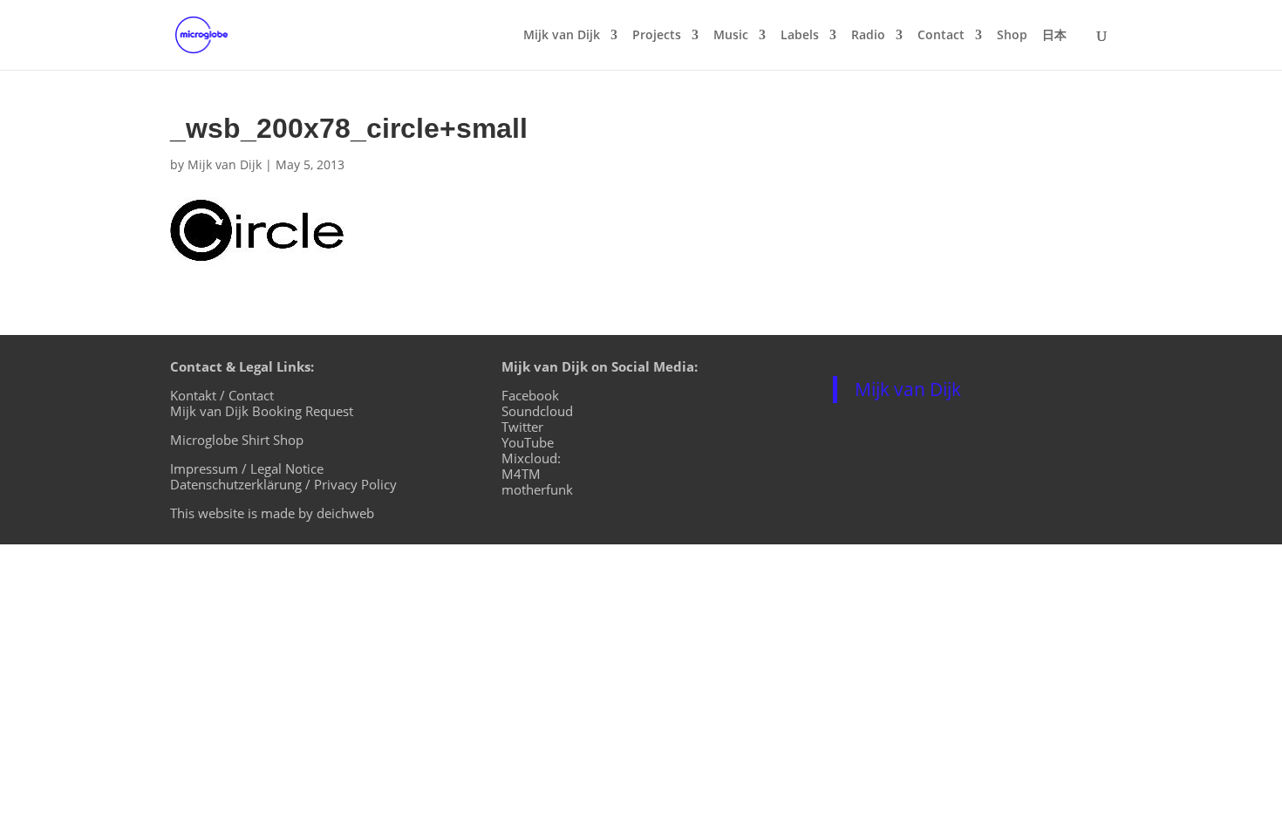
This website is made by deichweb (272, 513)
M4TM (521, 473)
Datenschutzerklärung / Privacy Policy (283, 484)
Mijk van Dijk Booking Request (261, 411)
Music (730, 36)
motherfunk (537, 489)
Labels (800, 36)
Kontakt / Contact (222, 395)
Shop (1012, 36)
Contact (941, 36)
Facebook (530, 395)
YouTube (527, 442)
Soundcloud (537, 411)
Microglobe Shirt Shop (236, 439)
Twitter (522, 426)
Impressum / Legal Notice (247, 468)
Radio (868, 36)
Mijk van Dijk (561, 36)
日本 (1054, 36)
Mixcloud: (531, 458)
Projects (656, 36)
